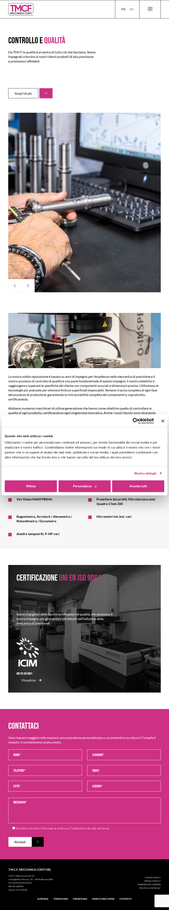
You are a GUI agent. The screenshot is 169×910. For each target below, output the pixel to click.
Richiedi (20, 842)
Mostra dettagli (145, 473)
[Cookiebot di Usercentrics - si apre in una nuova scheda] (136, 421)
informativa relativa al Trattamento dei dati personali (75, 828)
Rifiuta (31, 486)
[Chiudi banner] (162, 420)
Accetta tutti (138, 486)
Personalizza (82, 486)
